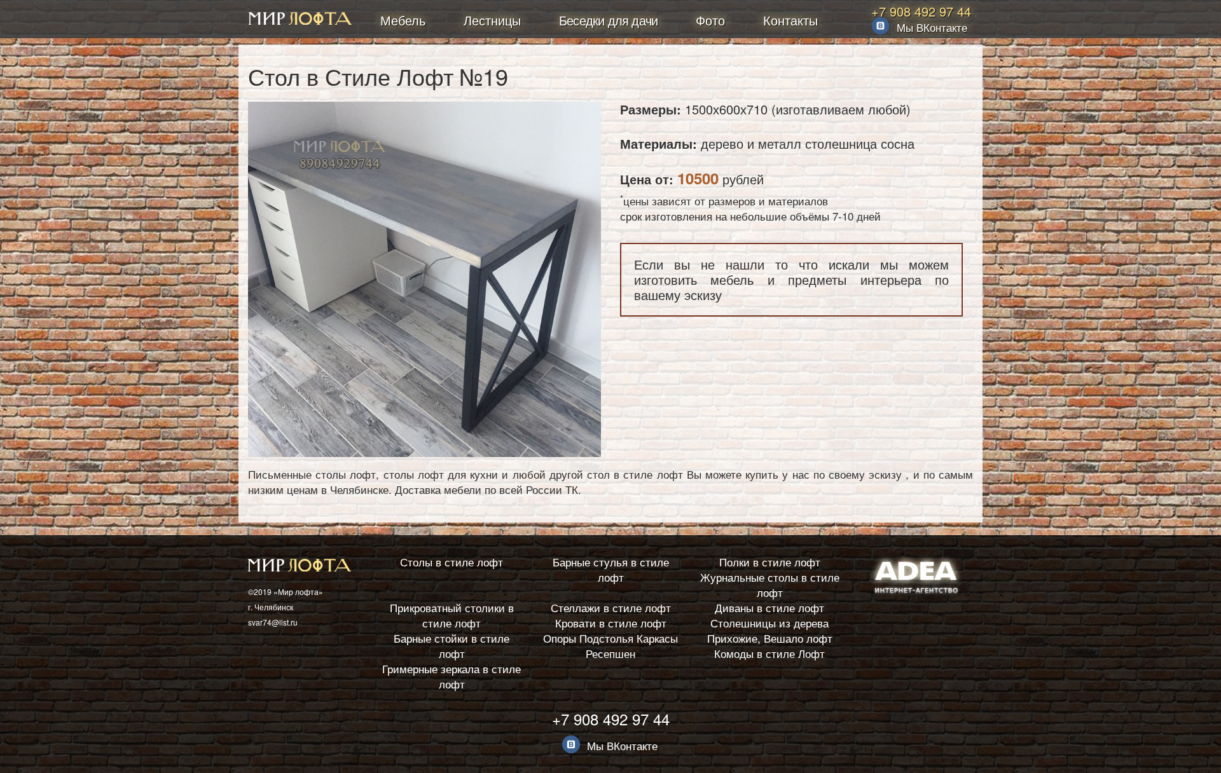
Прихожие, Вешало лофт (769, 638)
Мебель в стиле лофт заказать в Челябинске (300, 20)
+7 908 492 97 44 (921, 11)
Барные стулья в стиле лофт (611, 569)
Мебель (402, 20)
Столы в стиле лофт (451, 562)
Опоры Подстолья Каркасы (610, 638)
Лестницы (492, 20)
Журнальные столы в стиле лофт (769, 584)
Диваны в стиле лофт (769, 607)
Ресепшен (610, 653)
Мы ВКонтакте (932, 27)
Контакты (790, 20)
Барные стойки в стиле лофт (451, 645)
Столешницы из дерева (769, 623)
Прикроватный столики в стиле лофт (452, 615)
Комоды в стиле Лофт (769, 653)
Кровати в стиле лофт (610, 623)
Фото (710, 20)
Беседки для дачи (608, 20)
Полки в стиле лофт (769, 562)
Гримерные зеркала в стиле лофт (451, 676)
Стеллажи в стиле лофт (611, 607)
